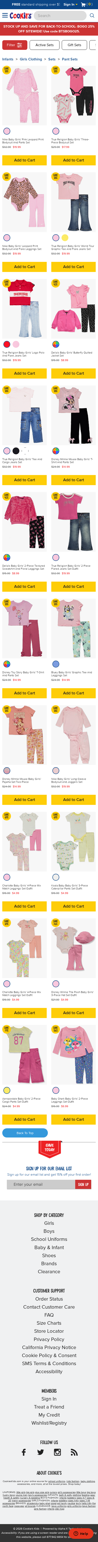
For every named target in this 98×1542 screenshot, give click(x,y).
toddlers (71, 1498)
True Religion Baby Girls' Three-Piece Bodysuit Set (70, 141)
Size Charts (49, 1323)
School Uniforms (49, 1239)
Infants (7, 59)
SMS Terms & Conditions (49, 1363)
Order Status (49, 1299)
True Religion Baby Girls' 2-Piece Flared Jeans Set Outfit (70, 567)
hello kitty (87, 1503)
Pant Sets (70, 59)
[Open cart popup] (94, 4)
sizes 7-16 (85, 1501)
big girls (30, 1492)
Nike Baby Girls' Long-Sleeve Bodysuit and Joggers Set (68, 781)
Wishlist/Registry (49, 1423)
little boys (81, 1492)
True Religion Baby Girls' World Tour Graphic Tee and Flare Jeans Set (72, 248)
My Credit (49, 1415)
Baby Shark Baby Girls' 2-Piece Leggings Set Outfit (69, 1100)
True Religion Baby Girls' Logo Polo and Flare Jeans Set (23, 354)
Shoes (49, 1255)
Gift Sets (74, 45)
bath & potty (65, 1495)
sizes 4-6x (73, 1501)
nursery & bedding (30, 1498)
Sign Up (83, 1185)
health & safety (11, 1498)
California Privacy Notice (49, 1347)
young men (21, 1495)
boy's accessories (37, 1495)
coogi (54, 1503)
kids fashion (73, 1481)
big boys (91, 1492)
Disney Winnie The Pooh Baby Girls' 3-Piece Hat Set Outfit (72, 994)
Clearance (49, 1271)
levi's (78, 1503)
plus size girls (42, 1492)
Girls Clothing (31, 59)
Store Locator (49, 1331)
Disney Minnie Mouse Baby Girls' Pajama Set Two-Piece (21, 781)
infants (63, 1498)
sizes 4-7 (81, 1498)
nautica (71, 1503)
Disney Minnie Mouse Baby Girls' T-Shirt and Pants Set (72, 461)
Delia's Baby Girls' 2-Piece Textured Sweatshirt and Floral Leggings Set (23, 567)
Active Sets (45, 45)
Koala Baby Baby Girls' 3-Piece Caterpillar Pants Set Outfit (69, 887)
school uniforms (56, 1481)
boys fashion (89, 1506)
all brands (30, 1506)
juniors (53, 1492)
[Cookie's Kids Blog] (74, 1453)
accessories (24, 1501)
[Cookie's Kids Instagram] (57, 1453)
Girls (49, 1223)
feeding (86, 1495)
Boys (49, 1231)
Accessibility (49, 1371)
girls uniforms (74, 1506)
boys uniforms (59, 1506)
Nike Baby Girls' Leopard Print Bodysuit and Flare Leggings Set (21, 248)
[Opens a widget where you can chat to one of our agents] (80, 1534)
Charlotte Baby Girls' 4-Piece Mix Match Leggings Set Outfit (21, 887)
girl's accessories (67, 1492)
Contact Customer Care (49, 1307)
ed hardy (62, 1503)
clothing (77, 1495)
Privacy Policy (49, 1339)
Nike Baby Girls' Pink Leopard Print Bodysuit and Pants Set (23, 141)
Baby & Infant (49, 1247)
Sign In (69, 4)
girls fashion (40, 1509)
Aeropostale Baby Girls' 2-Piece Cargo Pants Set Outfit (21, 1100)
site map (59, 1509)
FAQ (49, 1315)
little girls (21, 1492)
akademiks (33, 1503)
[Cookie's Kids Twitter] (40, 1453)
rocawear (19, 1506)
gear (92, 1495)
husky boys (9, 1495)
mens (15, 1501)
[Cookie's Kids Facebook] (23, 1453)
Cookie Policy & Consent (49, 1355)
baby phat (44, 1503)
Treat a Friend (49, 1407)
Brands (49, 1263)
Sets (52, 59)
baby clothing (88, 1481)
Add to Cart (24, 160)
